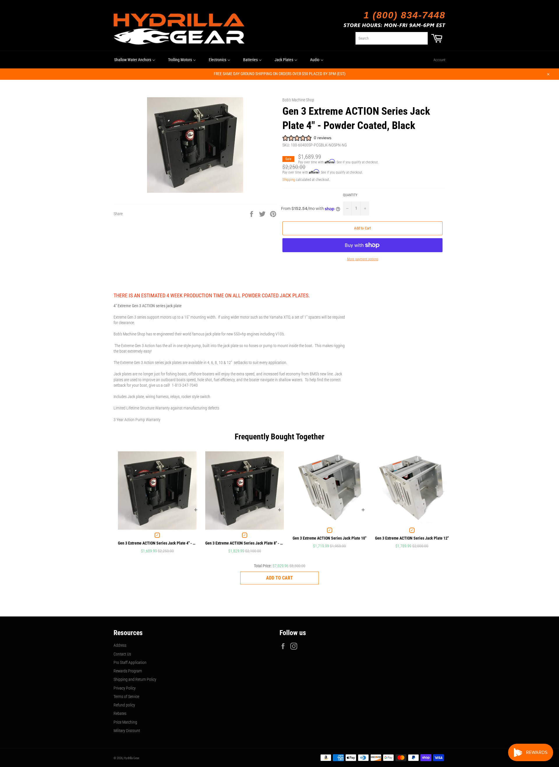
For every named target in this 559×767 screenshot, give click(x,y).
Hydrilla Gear (131, 758)
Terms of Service (126, 696)
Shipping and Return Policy (135, 679)
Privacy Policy (125, 688)
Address (120, 645)
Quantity (350, 195)
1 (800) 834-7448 (404, 15)
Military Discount (127, 730)
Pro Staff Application (130, 662)
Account (439, 60)
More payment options (362, 259)
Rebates (120, 713)
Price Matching (125, 722)
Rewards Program (128, 671)
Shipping (288, 179)
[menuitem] (135, 59)
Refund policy (124, 705)
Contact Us (122, 654)
